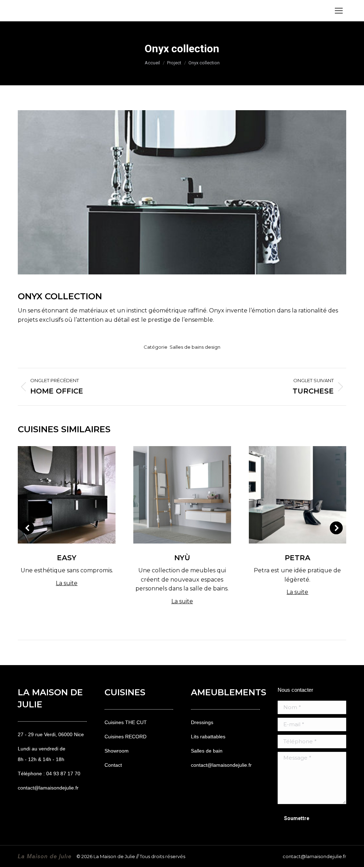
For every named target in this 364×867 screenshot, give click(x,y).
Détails (67, 495)
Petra (297, 557)
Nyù (182, 557)
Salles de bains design (195, 347)
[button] (27, 527)
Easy (66, 557)
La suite (66, 583)
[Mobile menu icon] (339, 11)
